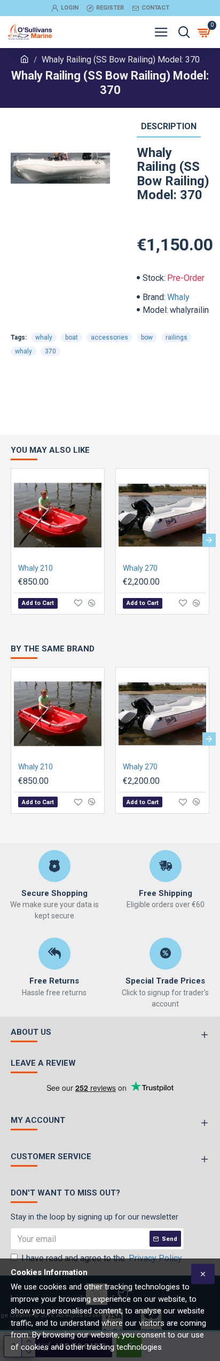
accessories (109, 337)
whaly (43, 337)
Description (169, 126)
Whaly (178, 297)
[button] (11, 540)
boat (71, 337)
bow (147, 337)
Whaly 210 (35, 568)
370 (50, 351)
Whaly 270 (140, 568)
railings (176, 337)
